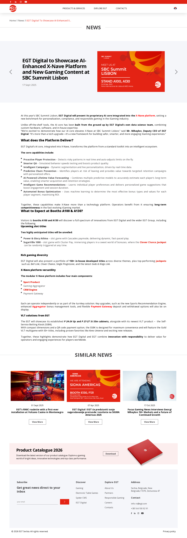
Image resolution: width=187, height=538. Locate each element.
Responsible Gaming (114, 497)
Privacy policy (169, 531)
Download (111, 453)
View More (37, 422)
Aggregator (39, 306)
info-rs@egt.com (139, 503)
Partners (109, 493)
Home (12, 20)
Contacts (121, 8)
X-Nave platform (145, 115)
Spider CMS (81, 497)
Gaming (79, 488)
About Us (109, 488)
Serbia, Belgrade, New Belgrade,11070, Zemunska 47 (145, 489)
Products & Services (74, 8)
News (21, 20)
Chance (153, 242)
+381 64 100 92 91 (139, 508)
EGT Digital (81, 502)
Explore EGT (100, 8)
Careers (108, 502)
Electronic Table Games (87, 493)
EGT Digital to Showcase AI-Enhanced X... (48, 20)
